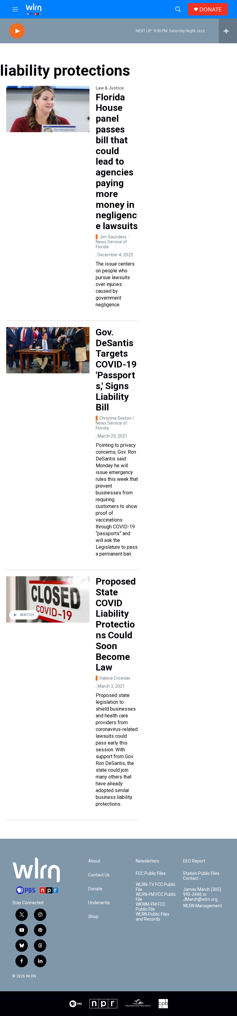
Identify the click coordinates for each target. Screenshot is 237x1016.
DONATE (210, 9)
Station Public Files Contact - (201, 876)
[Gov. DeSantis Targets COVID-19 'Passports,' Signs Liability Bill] (47, 350)
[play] (17, 31)
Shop (93, 916)
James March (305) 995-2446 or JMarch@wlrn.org (202, 894)
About (94, 861)
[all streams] (228, 31)
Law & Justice (110, 88)
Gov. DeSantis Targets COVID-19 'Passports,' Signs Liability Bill (116, 370)
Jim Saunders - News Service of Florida (112, 241)
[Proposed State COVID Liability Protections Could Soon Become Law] (47, 599)
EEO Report (194, 861)
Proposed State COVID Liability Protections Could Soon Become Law (116, 624)
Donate (95, 889)
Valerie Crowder (115, 678)
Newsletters (147, 861)
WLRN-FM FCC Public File (156, 897)
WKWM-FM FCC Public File (150, 907)
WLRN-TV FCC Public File (156, 887)
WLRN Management (202, 906)
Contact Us (99, 875)
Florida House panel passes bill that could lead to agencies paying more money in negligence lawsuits (117, 162)
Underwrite (99, 903)
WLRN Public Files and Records (152, 917)
